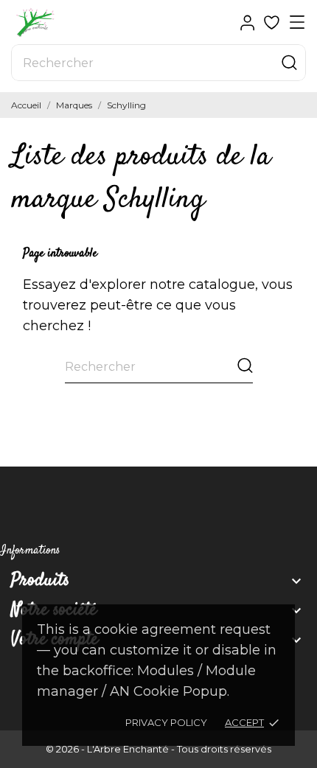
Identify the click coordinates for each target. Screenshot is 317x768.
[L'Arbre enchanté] (63, 22)
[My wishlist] (271, 22)
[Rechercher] (289, 62)
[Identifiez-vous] (247, 22)
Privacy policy (166, 722)
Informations (30, 550)
